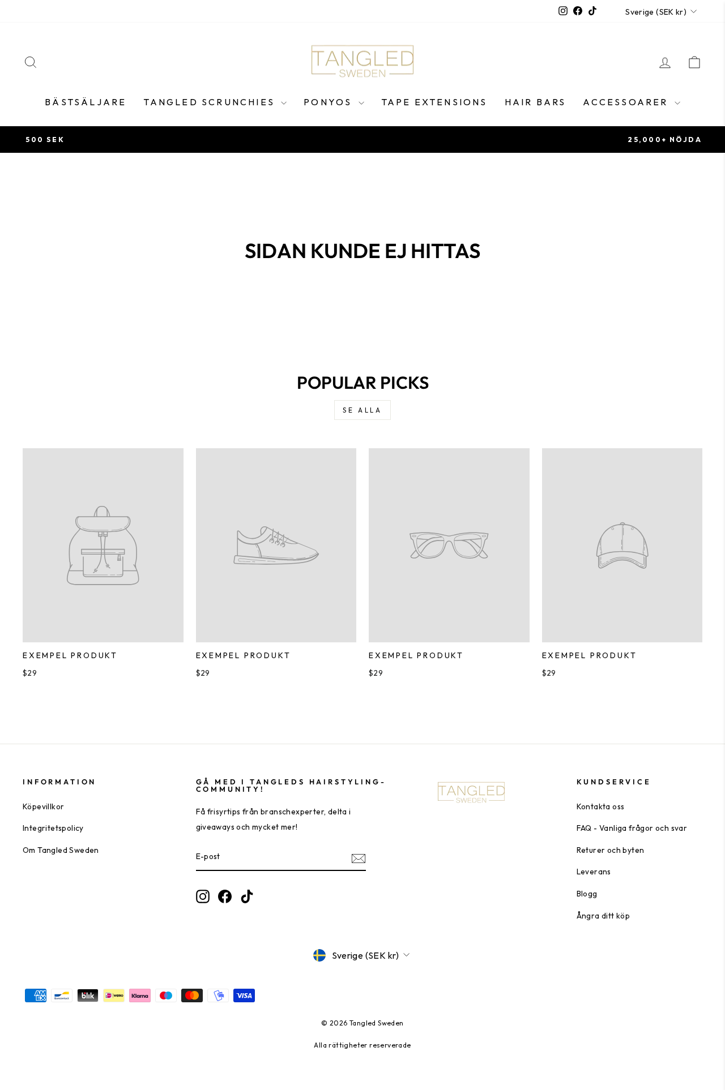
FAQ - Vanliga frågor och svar (632, 828)
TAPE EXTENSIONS (434, 102)
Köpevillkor (43, 806)
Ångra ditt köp (603, 916)
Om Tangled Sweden (61, 850)
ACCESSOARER (627, 102)
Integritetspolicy (53, 828)
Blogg (587, 894)
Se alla (362, 410)
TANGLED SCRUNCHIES (210, 102)
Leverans (594, 871)
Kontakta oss (601, 806)
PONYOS (329, 102)
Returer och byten (611, 850)
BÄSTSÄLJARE (85, 102)
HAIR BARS (535, 102)
